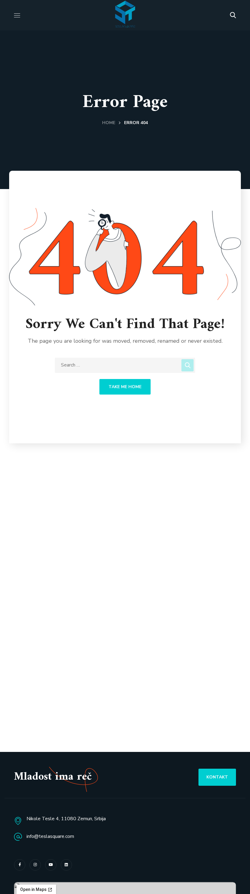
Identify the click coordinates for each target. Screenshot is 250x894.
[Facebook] (19, 865)
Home (108, 123)
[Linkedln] (66, 865)
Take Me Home (125, 387)
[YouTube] (50, 865)
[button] (233, 15)
